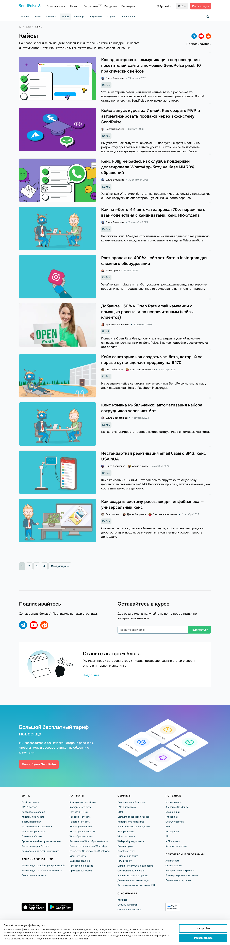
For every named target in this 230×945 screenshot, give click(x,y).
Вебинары (79, 16)
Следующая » (60, 566)
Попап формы (125, 846)
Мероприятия (173, 802)
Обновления (129, 16)
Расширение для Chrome (35, 846)
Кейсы (65, 16)
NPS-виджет (125, 860)
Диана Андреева (136, 514)
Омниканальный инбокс (131, 870)
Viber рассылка (126, 836)
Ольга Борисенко (115, 466)
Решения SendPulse (37, 859)
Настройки (203, 928)
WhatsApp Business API (82, 831)
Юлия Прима (113, 270)
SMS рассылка (126, 831)
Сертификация (174, 865)
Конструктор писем (33, 816)
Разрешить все (203, 937)
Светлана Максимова (142, 369)
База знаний (172, 811)
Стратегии (96, 16)
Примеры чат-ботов (81, 870)
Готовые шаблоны (32, 836)
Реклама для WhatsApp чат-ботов (89, 841)
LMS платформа (127, 807)
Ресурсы (109, 6)
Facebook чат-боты (80, 816)
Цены (73, 6)
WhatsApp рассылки (81, 836)
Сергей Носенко (115, 128)
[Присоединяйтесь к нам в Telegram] (194, 36)
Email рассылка (30, 802)
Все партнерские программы (182, 875)
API (167, 836)
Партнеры (127, 6)
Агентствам (172, 860)
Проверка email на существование (41, 841)
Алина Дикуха (140, 466)
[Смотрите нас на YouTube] (201, 36)
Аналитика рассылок (33, 831)
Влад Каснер (113, 514)
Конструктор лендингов (131, 821)
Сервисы (112, 16)
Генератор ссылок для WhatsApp (88, 846)
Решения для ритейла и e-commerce (42, 870)
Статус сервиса (175, 821)
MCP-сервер (173, 841)
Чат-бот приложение (81, 865)
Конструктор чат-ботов (83, 802)
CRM (120, 811)
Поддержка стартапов (178, 880)
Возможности (55, 6)
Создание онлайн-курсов (132, 802)
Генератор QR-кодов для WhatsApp (89, 851)
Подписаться (199, 630)
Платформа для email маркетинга (40, 851)
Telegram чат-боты (80, 821)
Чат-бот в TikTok (79, 811)
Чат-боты (51, 16)
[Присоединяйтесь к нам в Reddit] (208, 36)
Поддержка (91, 6)
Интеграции (172, 831)
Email (38, 16)
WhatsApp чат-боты (81, 826)
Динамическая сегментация (133, 880)
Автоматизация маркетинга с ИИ (136, 885)
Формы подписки (31, 821)
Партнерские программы (185, 854)
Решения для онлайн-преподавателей (43, 865)
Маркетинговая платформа (133, 875)
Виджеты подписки (80, 860)
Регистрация (200, 6)
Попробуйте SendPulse (39, 764)
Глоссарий (171, 816)
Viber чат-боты (78, 855)
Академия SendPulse (177, 807)
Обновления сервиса (129, 909)
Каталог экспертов (176, 846)
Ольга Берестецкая (116, 417)
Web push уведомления (131, 841)
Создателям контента (34, 875)
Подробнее (91, 675)
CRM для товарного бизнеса (134, 816)
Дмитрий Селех (114, 369)
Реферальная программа (180, 870)
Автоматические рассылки (37, 826)
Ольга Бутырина (115, 78)
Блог (168, 826)
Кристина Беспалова (117, 324)
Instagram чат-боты (80, 807)
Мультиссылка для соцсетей (134, 826)
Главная (25, 16)
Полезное (173, 795)
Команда (122, 899)
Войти (182, 6)
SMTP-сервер (29, 807)
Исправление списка (33, 811)
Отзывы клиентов (128, 904)
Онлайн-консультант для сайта (135, 865)
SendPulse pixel (126, 851)
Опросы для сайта (128, 855)
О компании (127, 893)
